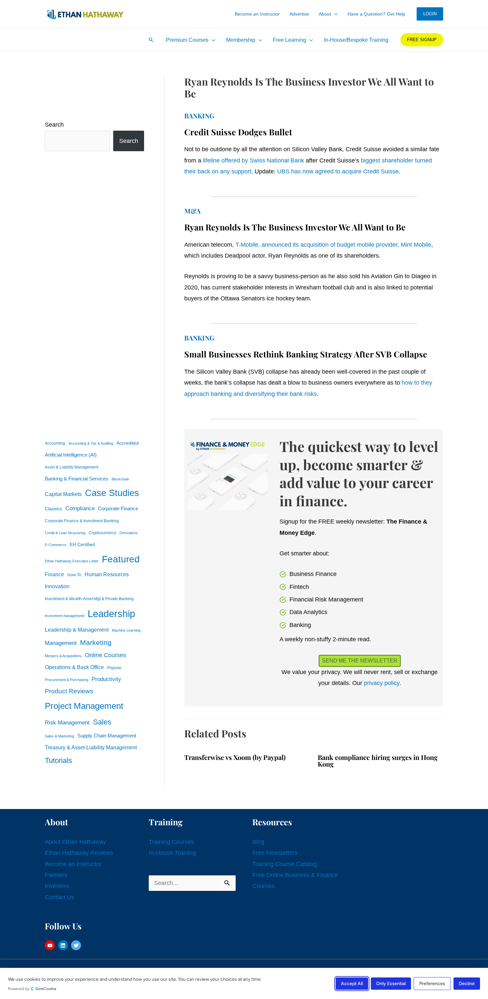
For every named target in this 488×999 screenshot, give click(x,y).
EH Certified (82, 544)
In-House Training (172, 852)
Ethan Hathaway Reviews (79, 852)
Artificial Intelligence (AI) (71, 455)
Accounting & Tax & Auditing (90, 443)
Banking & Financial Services (76, 478)
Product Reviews (69, 691)
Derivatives (129, 533)
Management (61, 643)
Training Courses (171, 842)
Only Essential (391, 983)
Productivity (106, 679)
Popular (114, 667)
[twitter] (77, 945)
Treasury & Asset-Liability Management (91, 747)
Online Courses (105, 655)
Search (54, 124)
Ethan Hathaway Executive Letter (72, 561)
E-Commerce (55, 545)
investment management (64, 616)
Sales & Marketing (59, 736)
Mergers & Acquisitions (63, 656)
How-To (74, 575)
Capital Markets (63, 494)
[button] (334, 14)
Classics (53, 508)
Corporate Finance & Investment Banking (82, 521)
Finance (54, 574)
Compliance (80, 508)
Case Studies (112, 493)
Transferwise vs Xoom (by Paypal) (234, 757)
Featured (121, 559)
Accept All (352, 983)
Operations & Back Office (74, 667)
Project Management (84, 706)
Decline (467, 983)
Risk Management (67, 722)
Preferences (432, 983)
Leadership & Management (77, 630)
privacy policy (381, 683)
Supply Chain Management (106, 735)
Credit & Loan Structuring (65, 533)
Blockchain (120, 479)
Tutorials (58, 760)
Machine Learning (126, 630)
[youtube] (50, 945)
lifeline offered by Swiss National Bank (253, 160)
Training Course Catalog (284, 864)
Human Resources (107, 574)
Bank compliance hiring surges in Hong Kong (378, 760)
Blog (258, 842)
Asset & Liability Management (71, 467)
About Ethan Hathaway (75, 842)
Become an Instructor (73, 864)
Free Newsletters (274, 852)
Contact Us (59, 897)
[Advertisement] (94, 293)
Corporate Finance (118, 508)
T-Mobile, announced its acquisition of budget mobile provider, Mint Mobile (333, 244)
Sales (102, 722)
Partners (56, 875)
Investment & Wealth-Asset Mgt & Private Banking (89, 598)
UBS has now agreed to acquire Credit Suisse (338, 171)
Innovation (57, 586)
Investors (57, 886)
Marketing (96, 642)
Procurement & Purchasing (66, 680)
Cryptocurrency (102, 533)
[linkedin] (64, 945)
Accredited (128, 443)
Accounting (55, 443)
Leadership (111, 613)
